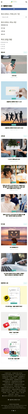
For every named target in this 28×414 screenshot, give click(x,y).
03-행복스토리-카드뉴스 (18, 386)
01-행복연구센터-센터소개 (20, 374)
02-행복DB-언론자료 (9, 379)
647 (17, 360)
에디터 (9, 392)
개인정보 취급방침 (22, 391)
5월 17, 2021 (13, 129)
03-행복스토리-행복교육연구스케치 (7, 387)
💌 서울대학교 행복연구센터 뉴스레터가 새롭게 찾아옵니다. (13, 395)
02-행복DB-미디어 (13, 378)
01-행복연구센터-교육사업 (17, 373)
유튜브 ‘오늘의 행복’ (14, 332)
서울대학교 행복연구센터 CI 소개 (14, 101)
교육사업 (3, 31)
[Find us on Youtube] (13, 410)
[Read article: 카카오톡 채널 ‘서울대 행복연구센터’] (14, 295)
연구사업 (3, 28)
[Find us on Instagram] (15, 410)
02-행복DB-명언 (5, 378)
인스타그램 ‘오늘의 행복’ (14, 358)
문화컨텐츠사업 (4, 25)
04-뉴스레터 (18, 387)
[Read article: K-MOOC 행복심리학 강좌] (14, 148)
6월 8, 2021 (13, 77)
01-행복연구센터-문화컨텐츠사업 (8, 374)
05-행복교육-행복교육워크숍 (6, 391)
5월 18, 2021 (13, 190)
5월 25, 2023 (13, 334)
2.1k (17, 161)
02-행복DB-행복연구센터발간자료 (18, 381)
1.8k (17, 249)
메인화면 (4, 392)
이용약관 (13, 392)
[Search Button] (26, 2)
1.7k (17, 217)
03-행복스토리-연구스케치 (19, 384)
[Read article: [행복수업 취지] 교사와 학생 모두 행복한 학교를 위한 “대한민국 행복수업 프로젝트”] (14, 203)
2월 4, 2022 (13, 103)
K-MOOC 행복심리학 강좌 (14, 159)
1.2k (17, 103)
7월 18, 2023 (13, 308)
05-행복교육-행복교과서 (6, 389)
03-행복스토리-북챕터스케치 (8, 384)
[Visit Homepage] (14, 2)
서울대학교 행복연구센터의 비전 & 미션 (14, 127)
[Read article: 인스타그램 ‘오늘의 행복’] (14, 347)
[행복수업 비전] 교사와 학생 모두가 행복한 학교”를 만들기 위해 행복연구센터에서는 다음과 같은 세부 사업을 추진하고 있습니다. (14, 187)
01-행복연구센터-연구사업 (7, 376)
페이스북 (22, 392)
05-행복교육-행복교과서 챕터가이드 (18, 389)
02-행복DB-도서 (22, 376)
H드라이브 (15, 391)
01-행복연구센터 (8, 373)
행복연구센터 (11, 394)
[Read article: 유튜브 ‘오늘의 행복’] (14, 321)
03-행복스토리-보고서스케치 (16, 382)
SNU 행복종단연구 (14, 247)
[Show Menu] (1, 2)
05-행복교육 (23, 387)
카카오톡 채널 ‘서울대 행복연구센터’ (14, 306)
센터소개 (3, 34)
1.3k (17, 308)
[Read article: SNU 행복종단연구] (14, 236)
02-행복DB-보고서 (21, 378)
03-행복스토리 (7, 382)
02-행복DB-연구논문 (18, 379)
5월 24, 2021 (13, 161)
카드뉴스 (17, 392)
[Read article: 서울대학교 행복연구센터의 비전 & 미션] (14, 116)
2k (17, 129)
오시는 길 (14, 75)
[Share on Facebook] (14, 9)
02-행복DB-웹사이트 (6, 381)
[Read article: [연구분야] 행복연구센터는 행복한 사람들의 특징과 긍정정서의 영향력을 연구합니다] (14, 262)
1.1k (17, 276)
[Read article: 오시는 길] (14, 64)
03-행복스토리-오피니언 (8, 386)
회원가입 (16, 394)
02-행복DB (15, 376)
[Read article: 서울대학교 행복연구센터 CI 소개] (14, 90)
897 (17, 334)
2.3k (17, 190)
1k (16, 77)
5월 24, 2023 (13, 360)
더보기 (25, 52)
